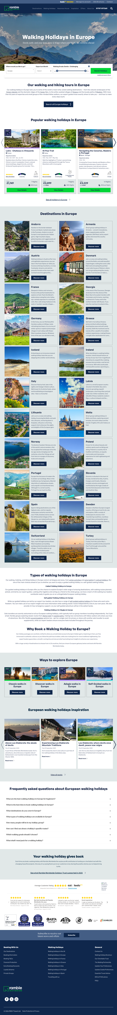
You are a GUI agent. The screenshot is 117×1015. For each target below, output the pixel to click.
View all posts (56, 775)
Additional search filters (104, 75)
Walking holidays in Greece (57, 962)
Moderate (95, 176)
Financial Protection (10, 962)
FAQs (96, 981)
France (9, 153)
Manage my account (83, 1)
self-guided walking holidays (80, 601)
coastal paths (59, 616)
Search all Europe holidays (57, 104)
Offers (83, 8)
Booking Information (10, 955)
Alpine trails (47, 616)
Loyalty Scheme (9, 970)
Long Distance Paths (69, 176)
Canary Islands (11, 92)
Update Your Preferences (103, 966)
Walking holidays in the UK (56, 951)
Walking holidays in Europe (57, 955)
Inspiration (75, 8)
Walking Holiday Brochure (103, 955)
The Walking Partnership (103, 962)
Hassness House (63, 8)
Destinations (37, 8)
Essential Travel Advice (102, 973)
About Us (90, 8)
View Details (22, 190)
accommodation (37, 618)
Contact (110, 1)
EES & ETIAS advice (101, 977)
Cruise (109, 176)
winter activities (75, 580)
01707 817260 (101, 8)
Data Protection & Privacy (30, 1011)
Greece (75, 92)
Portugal (87, 155)
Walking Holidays (49, 8)
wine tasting (89, 580)
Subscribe (71, 935)
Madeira (99, 92)
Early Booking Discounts (11, 966)
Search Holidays (100, 71)
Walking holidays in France (56, 959)
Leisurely (22, 176)
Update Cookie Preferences (104, 970)
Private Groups (9, 973)
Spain (82, 155)
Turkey (46, 153)
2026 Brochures (98, 1)
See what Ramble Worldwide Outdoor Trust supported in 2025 (56, 873)
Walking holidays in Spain (56, 973)
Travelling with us (53, 977)
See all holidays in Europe (56, 200)
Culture (36, 176)
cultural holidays (102, 580)
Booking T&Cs (8, 959)
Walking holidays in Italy (56, 966)
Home (6, 15)
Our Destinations (9, 951)
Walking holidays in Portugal (57, 970)
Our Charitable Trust (102, 959)
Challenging (58, 176)
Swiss (42, 92)
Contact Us (98, 951)
